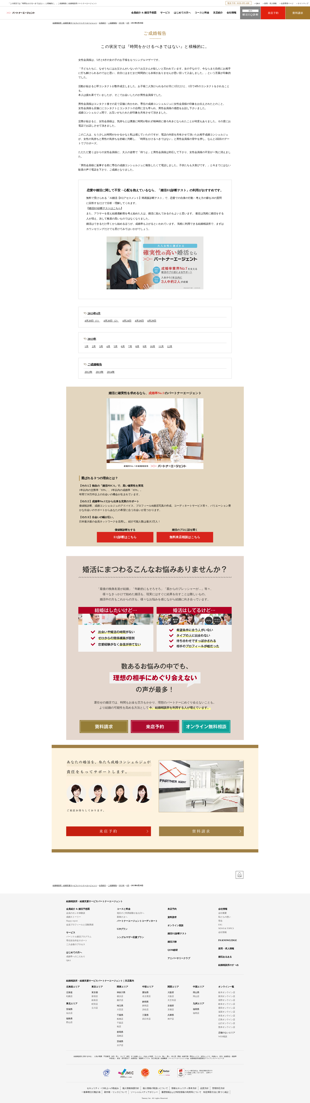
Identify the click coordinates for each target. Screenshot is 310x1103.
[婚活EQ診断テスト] (250, 12)
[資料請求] (297, 12)
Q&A (258, 3)
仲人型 (173, 1056)
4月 (127, 23)
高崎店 (120, 1036)
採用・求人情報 (270, 3)
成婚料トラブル (144, 1058)
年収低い (112, 1058)
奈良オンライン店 (226, 1015)
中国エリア (198, 986)
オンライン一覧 (226, 986)
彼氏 (128, 1056)
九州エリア (198, 1003)
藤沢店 (120, 1000)
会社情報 (231, 12)
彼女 (118, 1058)
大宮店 (120, 1009)
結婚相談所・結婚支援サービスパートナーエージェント (75, 23)
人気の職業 (98, 1056)
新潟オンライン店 (226, 996)
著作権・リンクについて (115, 1092)
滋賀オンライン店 (226, 1012)
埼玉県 (120, 1005)
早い (117, 1056)
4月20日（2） (111, 320)
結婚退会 (134, 1058)
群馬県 (120, 1032)
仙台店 (69, 1013)
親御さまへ (122, 917)
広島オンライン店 (226, 1019)
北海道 (69, 992)
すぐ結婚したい (136, 1056)
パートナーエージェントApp (178, 1058)
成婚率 (234, 1056)
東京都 (95, 992)
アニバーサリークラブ (179, 958)
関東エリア (122, 986)
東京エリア (97, 986)
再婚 (179, 1056)
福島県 (69, 1018)
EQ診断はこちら (125, 537)
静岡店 (145, 1005)
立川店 (95, 1008)
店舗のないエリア (226, 1032)
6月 (123, 346)
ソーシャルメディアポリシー (144, 1092)
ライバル (158, 1056)
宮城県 (69, 1009)
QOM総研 (173, 950)
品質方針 (204, 1088)
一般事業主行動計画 (91, 1092)
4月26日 (139, 320)
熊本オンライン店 (226, 1027)
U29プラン (122, 929)
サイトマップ (303, 3)
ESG (220, 924)
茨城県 (120, 1041)
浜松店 (145, 1009)
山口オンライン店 (226, 1023)
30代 (112, 1056)
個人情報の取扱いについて (155, 1088)
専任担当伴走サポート (76, 940)
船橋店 (120, 1019)
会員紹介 (102, 23)
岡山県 (196, 992)
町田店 (95, 1004)
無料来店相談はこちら (185, 537)
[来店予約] (273, 12)
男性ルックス (194, 1056)
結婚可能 (185, 1056)
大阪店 (171, 996)
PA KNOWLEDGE (227, 940)
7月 (130, 346)
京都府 (171, 1005)
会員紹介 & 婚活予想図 (143, 12)
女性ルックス (205, 1056)
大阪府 (171, 992)
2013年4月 (94, 313)
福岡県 (196, 1009)
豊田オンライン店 (226, 1008)
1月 (86, 346)
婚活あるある (225, 957)
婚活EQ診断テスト (177, 933)
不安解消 (106, 1056)
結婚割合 (227, 1056)
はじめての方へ (182, 12)
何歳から (215, 1056)
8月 (137, 346)
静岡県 (145, 1002)
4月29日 (151, 320)
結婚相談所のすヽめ (228, 965)
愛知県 (145, 992)
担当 (221, 1056)
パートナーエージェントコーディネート (137, 921)
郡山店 (69, 1022)
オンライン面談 (175, 925)
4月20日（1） (92, 320)
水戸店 (120, 1045)
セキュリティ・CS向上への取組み (103, 1088)
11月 (161, 346)
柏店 (119, 1026)
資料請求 (172, 917)
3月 (101, 346)
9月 (145, 346)
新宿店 (95, 996)
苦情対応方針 (218, 1088)
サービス (165, 12)
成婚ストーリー (73, 917)
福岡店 (196, 1013)
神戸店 (171, 1019)
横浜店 (120, 996)
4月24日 (126, 320)
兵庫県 (171, 1015)
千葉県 (120, 1015)
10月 (152, 346)
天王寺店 (172, 1000)
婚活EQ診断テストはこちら (105, 208)
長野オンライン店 (226, 1000)
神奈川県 (121, 992)
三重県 (145, 1015)
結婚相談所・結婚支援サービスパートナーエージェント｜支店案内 (100, 981)
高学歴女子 (126, 1058)
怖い (163, 1056)
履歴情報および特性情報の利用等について (181, 1092)
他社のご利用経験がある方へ (130, 913)
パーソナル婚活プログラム (78, 936)
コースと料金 (202, 12)
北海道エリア (73, 986)
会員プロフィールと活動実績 (79, 924)
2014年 (111, 372)
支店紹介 (218, 12)
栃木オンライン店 (226, 992)
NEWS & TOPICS (226, 928)
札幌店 (69, 996)
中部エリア (148, 986)
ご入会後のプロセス (75, 944)
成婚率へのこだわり (75, 956)
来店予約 (172, 909)
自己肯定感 (155, 1058)
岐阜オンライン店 (226, 1004)
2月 (94, 346)
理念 (220, 921)
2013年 (121, 23)
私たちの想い (224, 917)
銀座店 (95, 1000)
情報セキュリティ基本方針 (184, 1088)
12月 (169, 346)
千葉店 (120, 1023)
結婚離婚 (164, 1058)
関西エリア (173, 986)
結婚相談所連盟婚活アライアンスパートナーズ (207, 1058)
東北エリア (72, 1003)
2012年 (88, 372)
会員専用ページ (287, 3)
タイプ (122, 1056)
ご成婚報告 (112, 23)
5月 (116, 346)
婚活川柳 (172, 942)
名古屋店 (146, 996)
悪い (168, 1056)
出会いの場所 (148, 1056)
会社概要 (222, 913)
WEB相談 (222, 1036)
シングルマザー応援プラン (130, 937)
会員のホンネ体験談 (75, 913)
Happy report (72, 921)
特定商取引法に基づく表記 (215, 1092)
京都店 (171, 1009)
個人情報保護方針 (130, 1088)
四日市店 (146, 1019)
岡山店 (196, 996)
